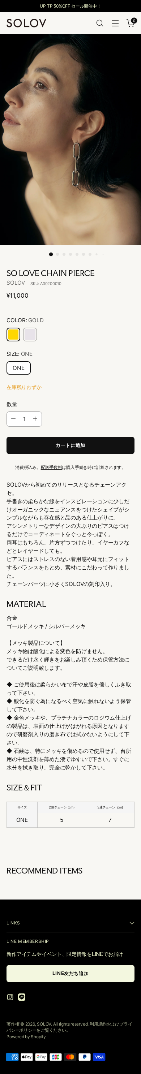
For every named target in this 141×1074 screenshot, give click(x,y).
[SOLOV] (26, 23)
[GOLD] (13, 334)
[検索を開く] (99, 23)
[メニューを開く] (115, 23)
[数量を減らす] (13, 419)
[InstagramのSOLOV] (11, 998)
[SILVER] (30, 334)
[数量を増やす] (35, 419)
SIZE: (20, 353)
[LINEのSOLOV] (22, 998)
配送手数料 (51, 467)
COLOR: (25, 320)
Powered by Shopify (26, 1036)
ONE (19, 368)
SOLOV (16, 282)
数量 (12, 404)
